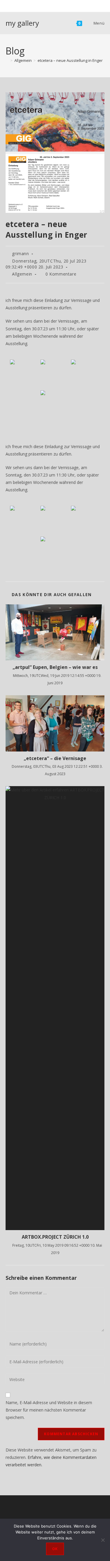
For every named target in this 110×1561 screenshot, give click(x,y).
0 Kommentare (60, 274)
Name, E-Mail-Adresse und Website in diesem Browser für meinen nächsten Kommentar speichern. (49, 1410)
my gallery (22, 23)
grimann (20, 253)
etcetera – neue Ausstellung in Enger (70, 60)
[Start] (7, 60)
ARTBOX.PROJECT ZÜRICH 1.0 (55, 1237)
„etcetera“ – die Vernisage (55, 758)
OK (55, 1548)
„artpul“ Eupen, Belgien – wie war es (55, 667)
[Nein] (103, 1540)
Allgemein (22, 274)
